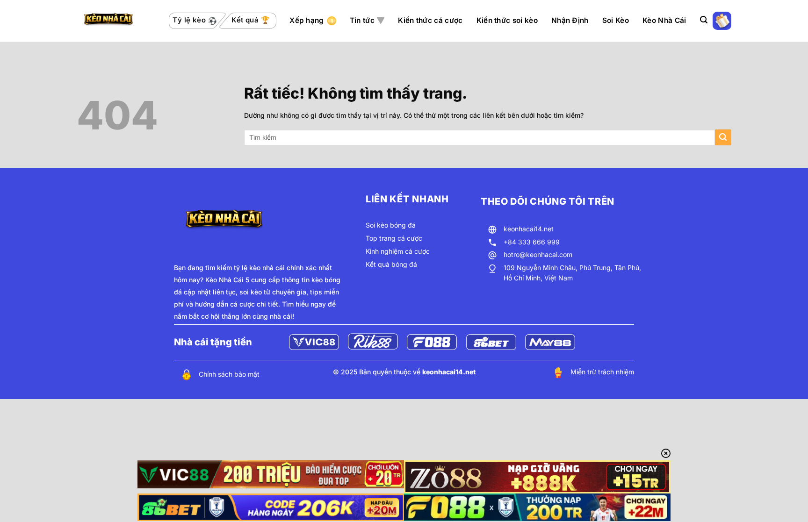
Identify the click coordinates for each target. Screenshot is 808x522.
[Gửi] (723, 137)
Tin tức (362, 20)
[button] (703, 19)
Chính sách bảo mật (229, 374)
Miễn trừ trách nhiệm (602, 372)
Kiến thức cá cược (430, 20)
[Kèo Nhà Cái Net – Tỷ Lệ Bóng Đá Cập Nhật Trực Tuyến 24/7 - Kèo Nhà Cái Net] (116, 21)
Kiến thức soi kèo (507, 20)
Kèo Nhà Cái (664, 20)
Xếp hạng (306, 20)
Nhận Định (570, 20)
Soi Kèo (615, 20)
